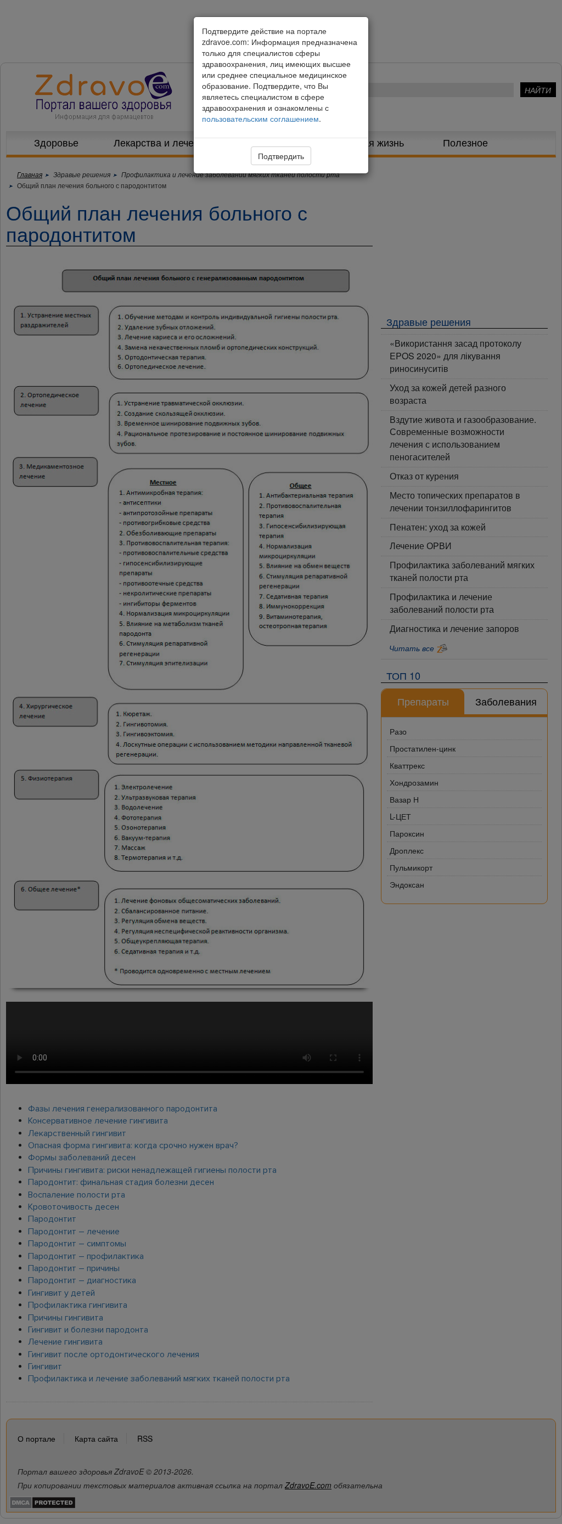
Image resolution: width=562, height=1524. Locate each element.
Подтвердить (281, 155)
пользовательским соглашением (260, 118)
